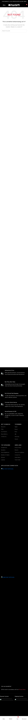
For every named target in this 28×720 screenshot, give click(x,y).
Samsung (17, 436)
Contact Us (3, 436)
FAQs (2, 429)
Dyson (16, 429)
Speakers (3, 450)
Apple (16, 426)
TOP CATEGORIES (5, 445)
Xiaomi (16, 439)
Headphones (4, 447)
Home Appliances (5, 452)
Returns (16, 450)
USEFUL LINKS (18, 445)
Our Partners (4, 431)
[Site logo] (14, 5)
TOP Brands (18, 424)
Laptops (3, 459)
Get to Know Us (5, 424)
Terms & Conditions (19, 452)
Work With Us (4, 434)
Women (3, 457)
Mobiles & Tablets (5, 455)
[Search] (23, 5)
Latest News (17, 457)
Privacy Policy (18, 447)
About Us (3, 426)
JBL (15, 434)
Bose (16, 431)
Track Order (17, 459)
